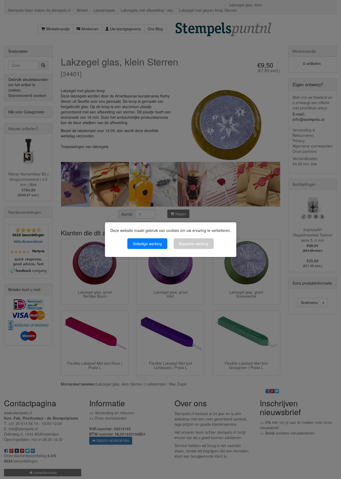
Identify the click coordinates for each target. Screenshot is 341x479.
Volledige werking (147, 243)
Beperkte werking (193, 243)
